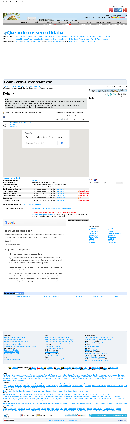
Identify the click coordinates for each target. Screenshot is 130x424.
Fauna (100, 37)
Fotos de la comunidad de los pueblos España (20, 346)
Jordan (34, 391)
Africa (119, 22)
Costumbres (91, 37)
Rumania (54, 375)
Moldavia (120, 379)
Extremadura (112, 237)
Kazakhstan (7, 375)
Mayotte (5, 400)
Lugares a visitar (85, 24)
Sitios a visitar (91, 41)
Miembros (117, 296)
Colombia (50, 368)
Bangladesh (35, 409)
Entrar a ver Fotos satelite (32, 204)
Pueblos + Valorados (51, 296)
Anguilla (43, 387)
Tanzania (22, 396)
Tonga (13, 405)
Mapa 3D (19, 39)
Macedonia (57, 379)
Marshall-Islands (56, 403)
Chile (41, 368)
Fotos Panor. (26, 41)
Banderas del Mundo (11, 353)
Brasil (18, 384)
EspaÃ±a (15, 368)
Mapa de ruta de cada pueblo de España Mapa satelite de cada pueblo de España (59, 342)
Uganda (29, 396)
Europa (57, 22)
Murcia (110, 240)
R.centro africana (17, 398)
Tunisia (38, 400)
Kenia (38, 398)
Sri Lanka (24, 410)
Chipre (14, 377)
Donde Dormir (43, 37)
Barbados (26, 386)
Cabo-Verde (77, 394)
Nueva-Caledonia (43, 403)
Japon (5, 409)
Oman (75, 391)
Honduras (42, 369)
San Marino (63, 375)
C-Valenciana (93, 232)
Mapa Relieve (84, 39)
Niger (26, 398)
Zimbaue (65, 396)
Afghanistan (81, 409)
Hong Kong (12, 409)
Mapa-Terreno (62, 39)
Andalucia (92, 228)
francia (58, 377)
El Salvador (109, 369)
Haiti (125, 386)
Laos (109, 410)
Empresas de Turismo (52, 355)
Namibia (58, 396)
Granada (88, 386)
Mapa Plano (28, 39)
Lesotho (86, 394)
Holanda (71, 377)
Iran (39, 391)
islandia (96, 379)
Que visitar (65, 37)
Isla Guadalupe (86, 384)
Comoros (110, 398)
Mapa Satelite (38, 39)
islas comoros (119, 398)
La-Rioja (111, 239)
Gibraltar (103, 379)
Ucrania (110, 377)
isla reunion (31, 400)
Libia (104, 398)
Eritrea (86, 398)
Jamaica (11, 386)
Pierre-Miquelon (74, 384)
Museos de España (92, 346)
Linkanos (82, 41)
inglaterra (103, 375)
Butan (28, 409)
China (57, 409)
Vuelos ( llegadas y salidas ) (95, 357)
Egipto (43, 398)
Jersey (15, 380)
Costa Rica (114, 368)
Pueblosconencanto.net (12, 359)
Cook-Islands (116, 403)
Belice (23, 384)
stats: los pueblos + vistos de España (98, 339)
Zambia (116, 396)
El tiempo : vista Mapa (52, 346)
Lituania (25, 375)
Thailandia (21, 409)
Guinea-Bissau (78, 398)
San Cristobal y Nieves (115, 386)
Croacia (20, 377)
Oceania (88, 22)
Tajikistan (72, 410)
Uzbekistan (72, 409)
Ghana (101, 396)
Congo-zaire (93, 396)
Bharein (48, 391)
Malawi (49, 398)
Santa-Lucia (26, 387)
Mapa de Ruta (95, 39)
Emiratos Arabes (25, 391)
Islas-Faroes (7, 380)
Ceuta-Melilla (93, 237)
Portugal (47, 375)
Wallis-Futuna (87, 403)
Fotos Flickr (36, 41)
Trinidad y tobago (52, 386)
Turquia (37, 379)
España (36, 22)
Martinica (7, 387)
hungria (78, 377)
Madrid (91, 240)
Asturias (92, 230)
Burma (92, 410)
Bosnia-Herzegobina (99, 377)
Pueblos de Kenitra (16, 86)
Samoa (114, 410)
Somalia (39, 394)
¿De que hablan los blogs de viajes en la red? (60, 359)
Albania (83, 375)
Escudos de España (11, 350)
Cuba (85, 368)
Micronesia (66, 403)
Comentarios (77, 296)
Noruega (39, 375)
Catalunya (111, 235)
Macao (97, 410)
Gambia (78, 396)
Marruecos (13, 126)
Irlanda (114, 375)
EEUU (5, 384)
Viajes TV (65, 24)
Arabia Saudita (13, 391)
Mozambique (49, 396)
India (120, 410)
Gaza (70, 391)
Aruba (50, 384)
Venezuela (67, 368)
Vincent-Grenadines (61, 384)
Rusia (43, 379)
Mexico (33, 368)
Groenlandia (22, 379)
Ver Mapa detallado (39, 187)
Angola (5, 394)
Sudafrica (93, 394)
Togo (35, 396)
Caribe (109, 22)
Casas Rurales (54, 37)
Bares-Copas (81, 37)
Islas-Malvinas (16, 387)
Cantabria (92, 233)
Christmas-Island (82, 410)
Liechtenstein (16, 375)
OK (62, 143)
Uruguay (76, 369)
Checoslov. (6, 377)
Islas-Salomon (77, 403)
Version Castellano (46, 415)
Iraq (43, 391)
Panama (98, 369)
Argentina (77, 368)
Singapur (50, 409)
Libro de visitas (57, 41)
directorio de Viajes (119, 24)
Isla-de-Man (112, 379)
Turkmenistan (54, 410)
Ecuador (33, 369)
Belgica (95, 375)
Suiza (70, 375)
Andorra (117, 377)
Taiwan (43, 409)
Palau (109, 403)
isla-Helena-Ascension (17, 400)
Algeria (45, 394)
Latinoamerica (48, 22)
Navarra (92, 242)
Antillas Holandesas (38, 386)
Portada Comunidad (23, 296)
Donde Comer (31, 37)
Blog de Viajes (48, 24)
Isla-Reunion (67, 398)
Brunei (81, 391)
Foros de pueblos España (13, 345)
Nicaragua (54, 369)
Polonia (30, 379)
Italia (109, 375)
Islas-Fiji (6, 405)
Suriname (30, 384)
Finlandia (52, 377)
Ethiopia (85, 396)
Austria (89, 375)
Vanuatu (102, 403)
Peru (58, 368)
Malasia (118, 409)
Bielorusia (6, 379)
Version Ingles (29, 415)
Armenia (81, 379)
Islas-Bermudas (77, 386)
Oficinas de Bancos (51, 352)
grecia (64, 377)
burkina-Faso (66, 394)
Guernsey (21, 380)
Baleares (111, 230)
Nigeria (32, 398)
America (68, 22)
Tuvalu (96, 403)
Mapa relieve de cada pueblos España (58, 337)
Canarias (111, 232)
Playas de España (91, 350)
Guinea (51, 394)
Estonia (44, 377)
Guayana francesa (41, 384)
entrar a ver (61, 189)
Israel (60, 391)
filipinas (89, 409)
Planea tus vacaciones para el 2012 (97, 361)
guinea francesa (47, 400)
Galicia (91, 239)
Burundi (93, 398)
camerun (20, 394)
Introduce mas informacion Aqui (43, 214)
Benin (99, 398)
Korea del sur (97, 409)
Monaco (32, 375)
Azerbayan (88, 379)
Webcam (105, 39)
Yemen (40, 396)
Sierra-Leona (13, 396)
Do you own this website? (35, 143)
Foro (49, 41)
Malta (123, 377)
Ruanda (58, 394)
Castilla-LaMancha (114, 233)
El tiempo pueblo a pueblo (54, 348)
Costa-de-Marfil (103, 394)
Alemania (76, 375)
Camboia (40, 410)
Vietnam (6, 410)
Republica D (95, 368)
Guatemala (87, 369)
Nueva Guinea (15, 403)
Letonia (49, 379)
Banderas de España (11, 352)
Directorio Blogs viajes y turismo (96, 353)
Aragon (110, 228)
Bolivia (105, 368)
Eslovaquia (37, 377)
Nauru (124, 403)
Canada (11, 384)
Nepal (47, 410)
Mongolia (63, 409)
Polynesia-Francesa (28, 403)
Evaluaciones (98, 296)
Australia (6, 403)
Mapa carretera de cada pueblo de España (59, 339)
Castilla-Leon (93, 235)
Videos (18, 41)
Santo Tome (57, 398)
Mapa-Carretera (50, 39)
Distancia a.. (73, 39)
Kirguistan (64, 410)
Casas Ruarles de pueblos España (16, 341)
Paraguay (64, 369)
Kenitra (12, 124)
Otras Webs (73, 41)
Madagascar (59, 400)
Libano (55, 391)
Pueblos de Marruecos (32, 86)
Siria (65, 391)
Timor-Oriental (15, 410)
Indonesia (32, 410)
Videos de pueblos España (13, 343)
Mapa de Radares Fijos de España (97, 343)
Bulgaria (121, 375)
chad (26, 394)
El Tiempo (107, 37)
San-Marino (73, 379)
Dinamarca (28, 377)
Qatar (5, 391)
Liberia (5, 396)
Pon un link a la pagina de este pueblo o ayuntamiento (51, 208)
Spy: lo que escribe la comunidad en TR (99, 337)
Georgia (14, 379)
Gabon (71, 396)
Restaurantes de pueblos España (15, 337)
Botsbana (12, 394)
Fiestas (72, 37)
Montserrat (35, 387)
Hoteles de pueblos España (13, 339)
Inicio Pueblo (20, 37)
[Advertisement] (49, 28)
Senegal (32, 394)
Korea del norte (109, 409)
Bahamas (18, 386)
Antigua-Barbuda (65, 386)
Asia (77, 22)
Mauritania (6, 398)
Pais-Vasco (112, 242)
